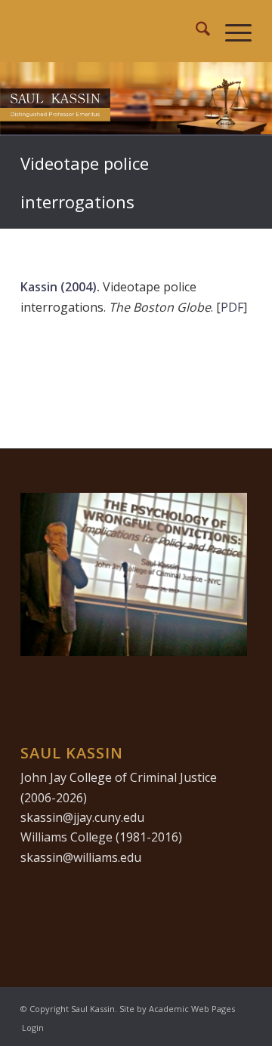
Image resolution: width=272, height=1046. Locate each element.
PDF (232, 307)
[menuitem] (195, 31)
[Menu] (231, 31)
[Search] (195, 31)
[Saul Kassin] (113, 31)
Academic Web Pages (192, 1008)
